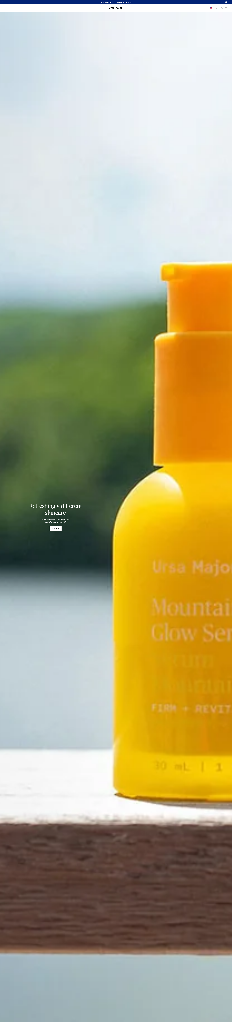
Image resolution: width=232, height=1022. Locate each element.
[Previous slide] (2, 2)
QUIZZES (27, 8)
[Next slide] (229, 2)
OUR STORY (203, 8)
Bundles (17, 8)
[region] (116, 2)
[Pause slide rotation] (226, 2)
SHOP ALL (7, 8)
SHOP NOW (55, 528)
